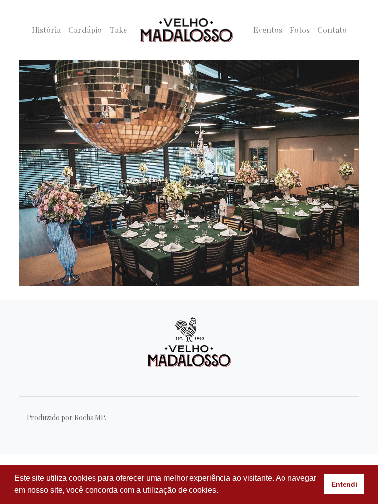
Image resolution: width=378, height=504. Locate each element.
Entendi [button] (344, 484)
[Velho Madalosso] (186, 30)
